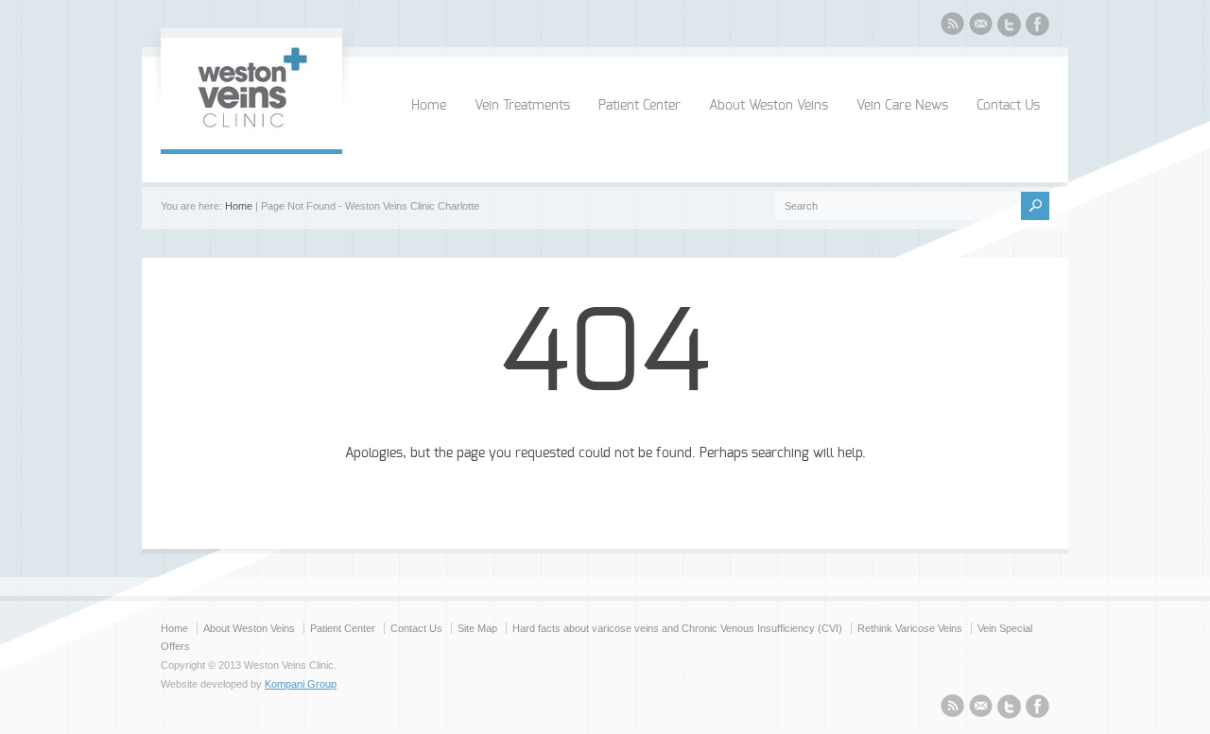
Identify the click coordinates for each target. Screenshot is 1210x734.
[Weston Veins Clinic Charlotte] (251, 130)
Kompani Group (301, 684)
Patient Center (639, 105)
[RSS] (952, 26)
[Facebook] (1037, 27)
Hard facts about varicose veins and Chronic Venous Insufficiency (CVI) (677, 628)
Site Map (477, 628)
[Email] (981, 26)
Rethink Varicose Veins (909, 628)
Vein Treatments (522, 105)
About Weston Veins (768, 105)
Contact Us (1008, 105)
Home (428, 105)
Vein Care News (902, 105)
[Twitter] (1009, 27)
